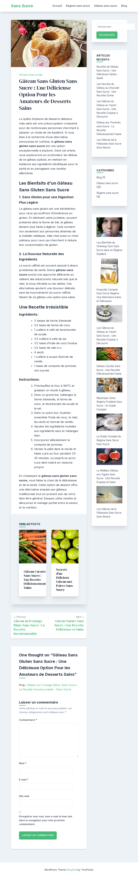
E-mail (23, 779)
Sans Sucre (22, 5)
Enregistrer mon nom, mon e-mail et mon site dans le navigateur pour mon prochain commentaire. (45, 820)
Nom (22, 763)
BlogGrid (72, 869)
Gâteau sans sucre (105, 5)
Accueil (57, 5)
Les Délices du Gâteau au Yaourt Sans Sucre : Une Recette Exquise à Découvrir (107, 109)
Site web (24, 796)
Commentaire (28, 719)
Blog (124, 5)
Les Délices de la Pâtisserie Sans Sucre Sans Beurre (109, 143)
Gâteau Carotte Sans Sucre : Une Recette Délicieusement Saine (35, 579)
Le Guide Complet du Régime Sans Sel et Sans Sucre (108, 440)
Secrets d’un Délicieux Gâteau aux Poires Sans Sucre (64, 579)
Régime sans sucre (78, 5)
